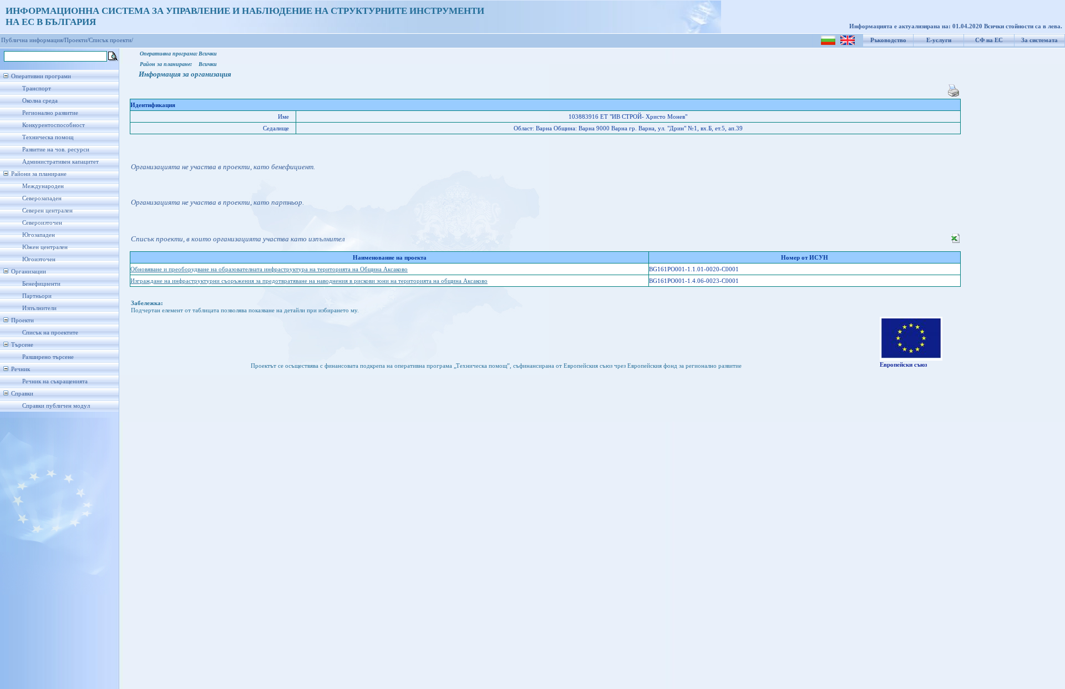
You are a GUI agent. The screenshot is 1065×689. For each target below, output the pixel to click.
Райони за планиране (39, 174)
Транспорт (36, 88)
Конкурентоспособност (53, 125)
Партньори (37, 296)
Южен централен (45, 247)
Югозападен (38, 235)
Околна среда (40, 101)
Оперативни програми (41, 76)
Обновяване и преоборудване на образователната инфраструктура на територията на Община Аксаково (269, 269)
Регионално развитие (50, 113)
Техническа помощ (47, 137)
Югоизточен (38, 259)
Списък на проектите (50, 333)
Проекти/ (76, 40)
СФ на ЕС (989, 40)
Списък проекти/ (111, 40)
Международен (43, 186)
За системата (1039, 40)
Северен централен (47, 210)
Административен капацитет (60, 162)
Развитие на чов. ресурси (55, 149)
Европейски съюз (903, 365)
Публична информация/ (32, 40)
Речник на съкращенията (55, 381)
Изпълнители (39, 308)
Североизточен (42, 223)
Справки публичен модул (56, 406)
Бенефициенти (41, 284)
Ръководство (888, 40)
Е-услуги (938, 40)
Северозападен (42, 198)
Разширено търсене (48, 357)
